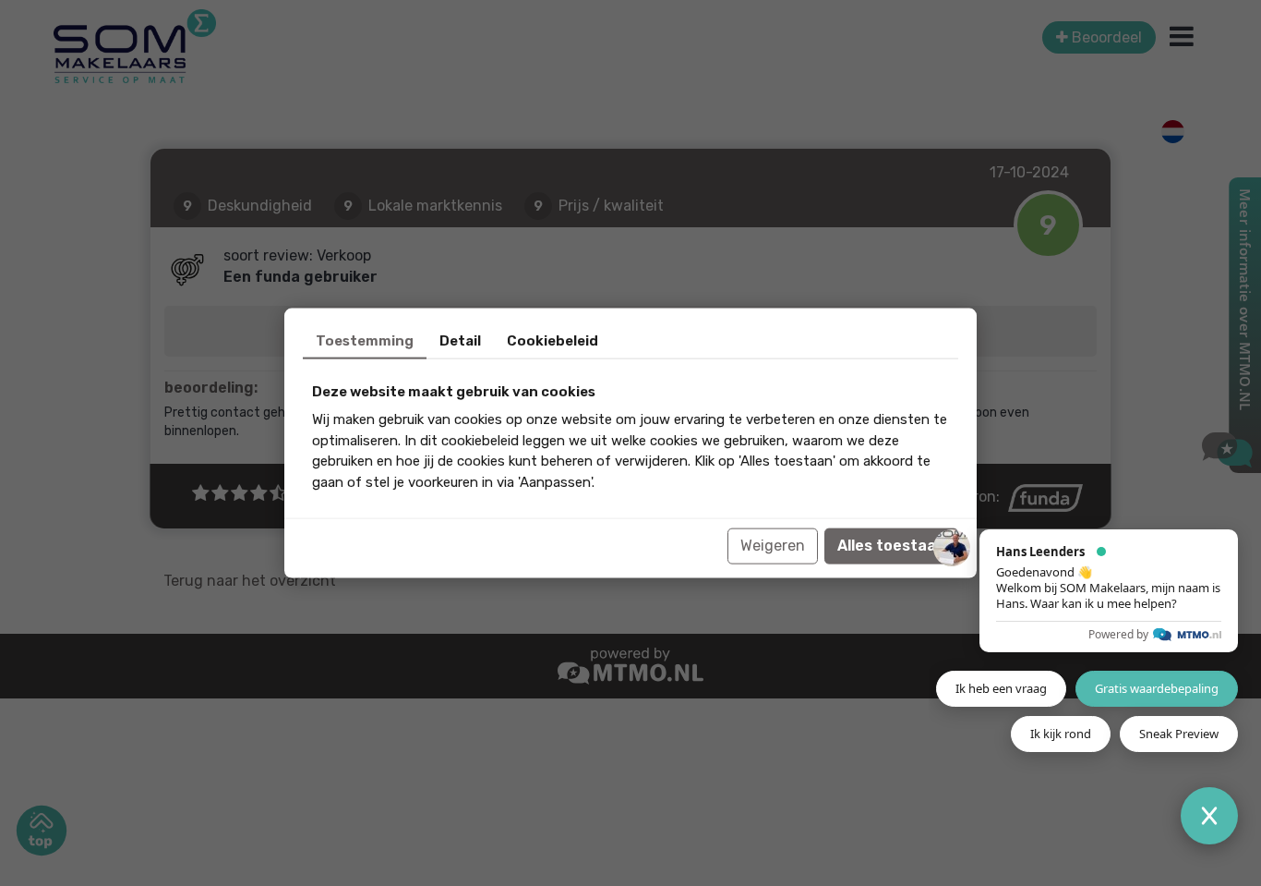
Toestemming (365, 340)
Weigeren (772, 545)
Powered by (1118, 634)
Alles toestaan (891, 545)
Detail (460, 340)
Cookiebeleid (552, 340)
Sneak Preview (1179, 733)
